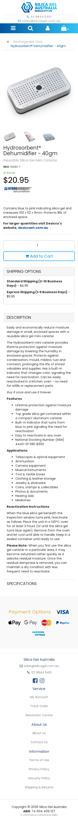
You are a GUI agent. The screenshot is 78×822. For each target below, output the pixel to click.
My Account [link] (39, 697)
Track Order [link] (39, 706)
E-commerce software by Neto (39, 815)
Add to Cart (41, 256)
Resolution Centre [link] (39, 715)
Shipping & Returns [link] (39, 787)
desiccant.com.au (33, 228)
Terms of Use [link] (39, 760)
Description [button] (19, 317)
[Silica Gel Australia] (39, 6)
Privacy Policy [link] (39, 769)
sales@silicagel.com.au (41, 21)
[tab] (39, 317)
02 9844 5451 (41, 17)
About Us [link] (39, 733)
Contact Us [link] (39, 742)
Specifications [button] (22, 583)
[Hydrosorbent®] (17, 189)
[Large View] (9, 136)
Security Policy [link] (39, 778)
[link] (35, 680)
